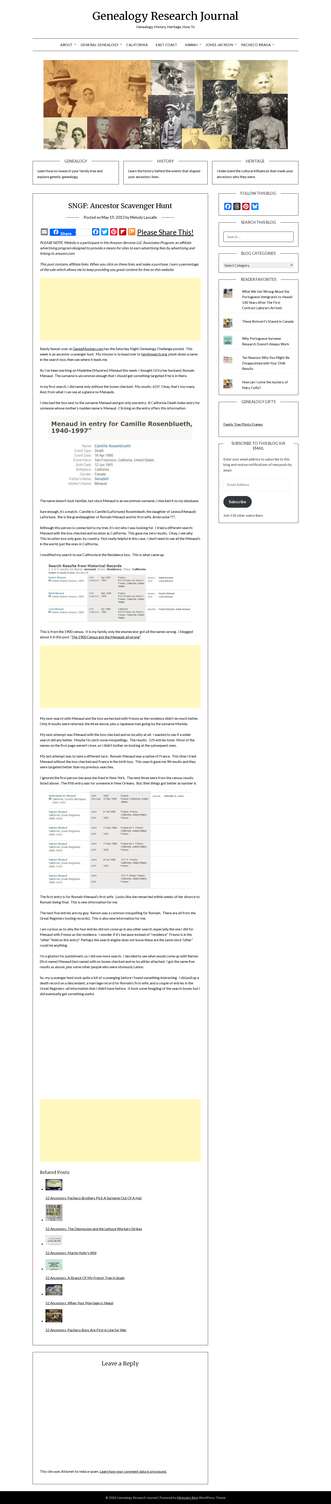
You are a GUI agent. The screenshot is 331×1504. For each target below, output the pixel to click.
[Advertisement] (120, 309)
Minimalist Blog (187, 1498)
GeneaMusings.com (88, 348)
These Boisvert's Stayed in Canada (268, 321)
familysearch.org (154, 354)
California (137, 45)
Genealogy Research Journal (165, 16)
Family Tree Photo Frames (243, 424)
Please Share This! (165, 232)
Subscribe (237, 501)
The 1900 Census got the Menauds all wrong (105, 637)
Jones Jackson (219, 45)
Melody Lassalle (143, 217)
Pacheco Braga (256, 45)
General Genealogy (100, 45)
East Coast (166, 45)
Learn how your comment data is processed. (133, 1471)
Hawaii (191, 45)
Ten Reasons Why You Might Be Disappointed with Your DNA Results (266, 363)
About (66, 45)
